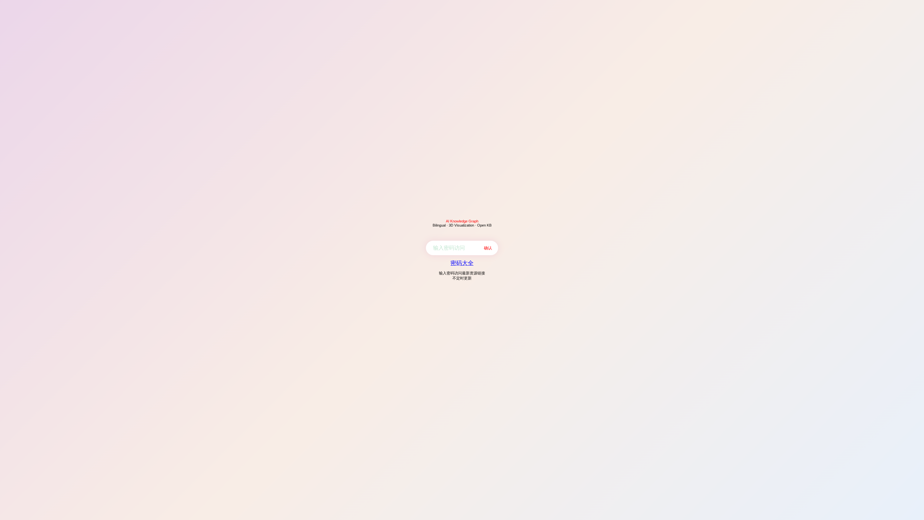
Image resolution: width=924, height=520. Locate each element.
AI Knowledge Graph (462, 221)
